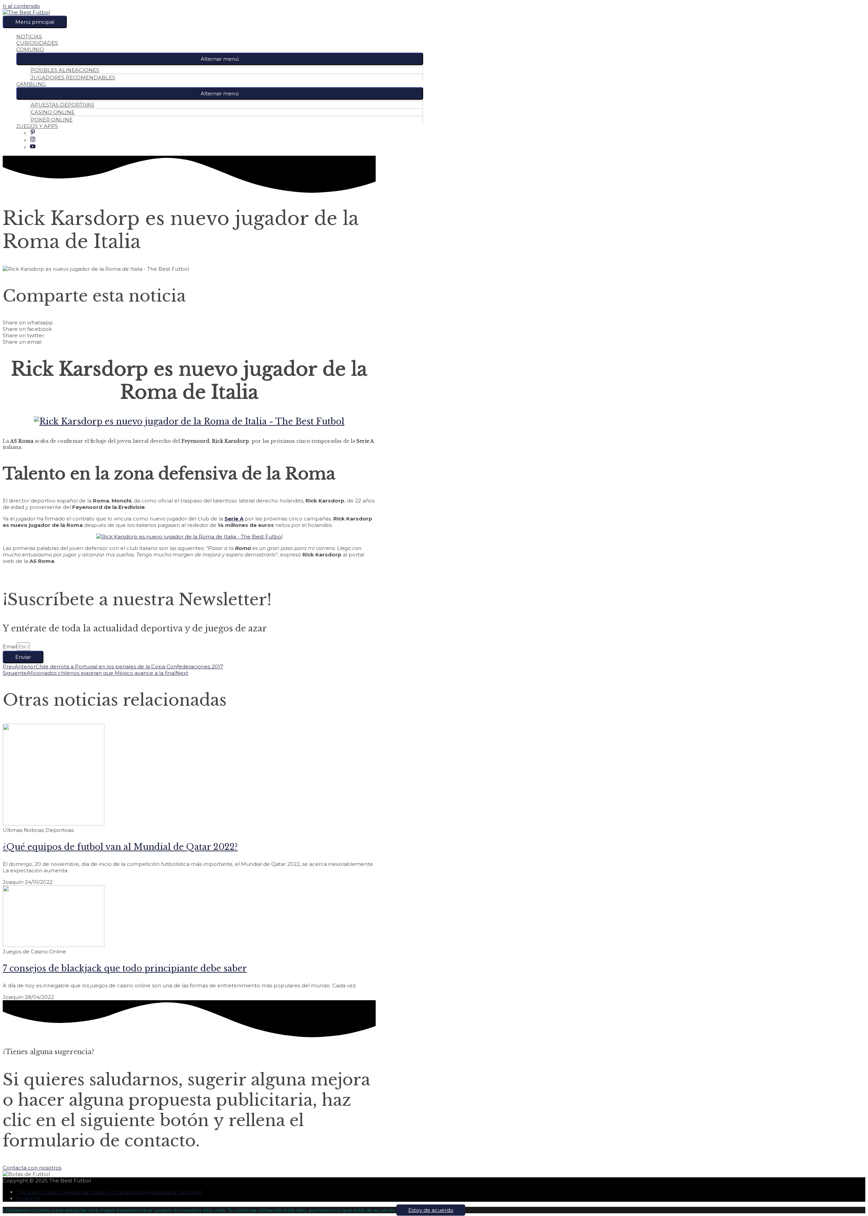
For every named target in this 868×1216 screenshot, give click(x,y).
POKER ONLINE (52, 119)
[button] (219, 59)
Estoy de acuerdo (430, 1210)
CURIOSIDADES (37, 43)
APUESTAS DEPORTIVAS (62, 104)
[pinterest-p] (33, 133)
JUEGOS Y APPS (37, 126)
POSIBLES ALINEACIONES (65, 70)
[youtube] (33, 147)
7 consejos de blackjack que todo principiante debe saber (125, 968)
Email (10, 646)
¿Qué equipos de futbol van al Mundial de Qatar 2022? (120, 847)
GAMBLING (31, 84)
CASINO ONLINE (53, 112)
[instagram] (33, 140)
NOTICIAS (29, 36)
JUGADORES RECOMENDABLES (73, 77)
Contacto (28, 1198)
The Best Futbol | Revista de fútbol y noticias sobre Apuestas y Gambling (109, 1192)
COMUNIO (30, 49)
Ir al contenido (21, 6)
